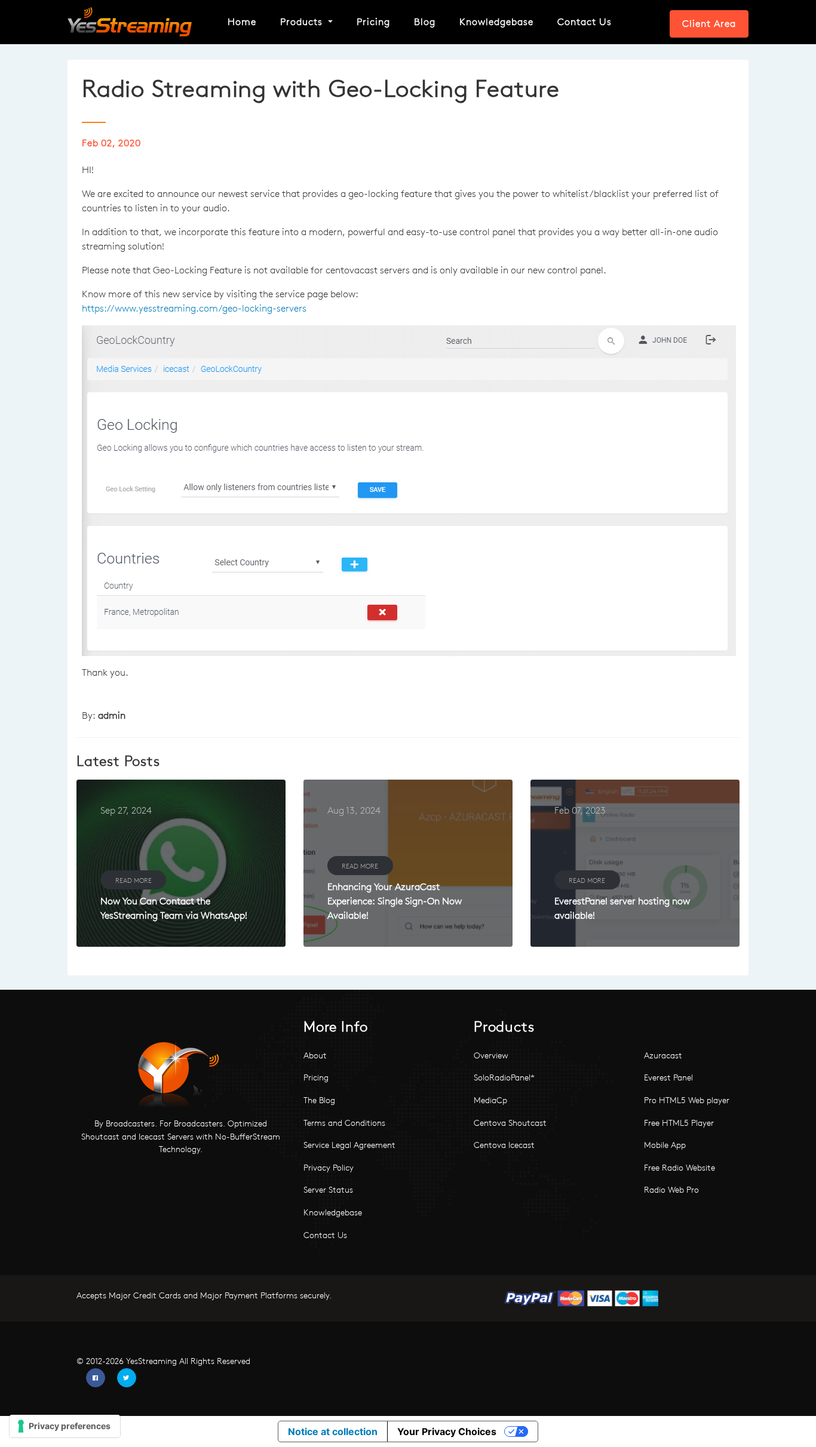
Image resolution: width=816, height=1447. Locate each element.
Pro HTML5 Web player (686, 1100)
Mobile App (665, 1145)
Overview (491, 1055)
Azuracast (663, 1055)
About (315, 1055)
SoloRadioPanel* (504, 1077)
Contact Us (584, 21)
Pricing (373, 21)
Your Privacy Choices (446, 1431)
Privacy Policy (328, 1167)
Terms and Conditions (344, 1122)
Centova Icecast (504, 1145)
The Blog (319, 1100)
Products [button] (303, 21)
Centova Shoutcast (510, 1122)
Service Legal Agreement (349, 1145)
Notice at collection (333, 1431)
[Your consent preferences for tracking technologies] (65, 1426)
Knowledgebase (496, 21)
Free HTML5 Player (679, 1122)
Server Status (328, 1189)
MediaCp (490, 1100)
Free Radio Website (679, 1167)
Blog (424, 21)
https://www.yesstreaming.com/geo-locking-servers (194, 308)
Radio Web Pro (671, 1189)
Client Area (709, 23)
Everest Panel (668, 1077)
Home (242, 21)
